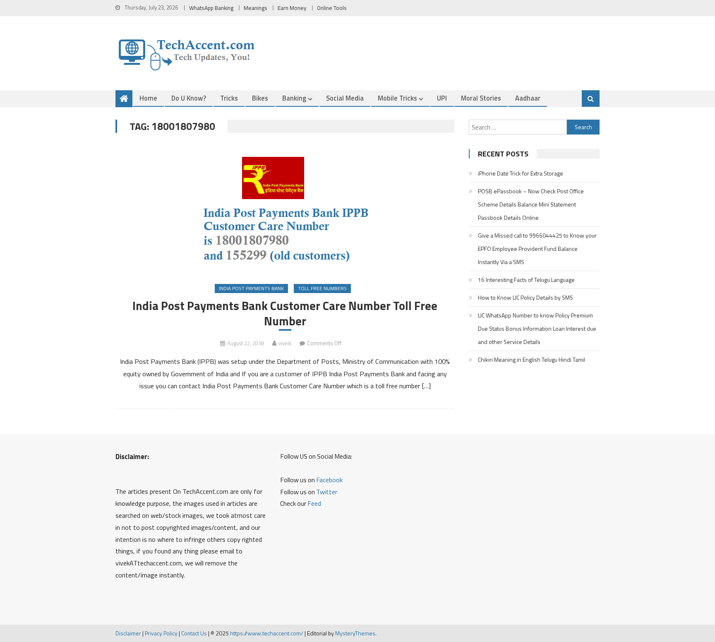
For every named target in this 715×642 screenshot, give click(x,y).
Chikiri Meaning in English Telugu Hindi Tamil (531, 359)
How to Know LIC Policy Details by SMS (525, 297)
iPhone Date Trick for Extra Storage (520, 173)
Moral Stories (481, 98)
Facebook (329, 480)
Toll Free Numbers (322, 288)
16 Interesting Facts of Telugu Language (526, 279)
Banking (294, 98)
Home (148, 98)
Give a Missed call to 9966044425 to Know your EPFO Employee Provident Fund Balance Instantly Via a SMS (537, 248)
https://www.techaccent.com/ (266, 633)
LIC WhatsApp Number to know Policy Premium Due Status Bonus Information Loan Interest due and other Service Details (537, 328)
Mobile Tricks (397, 98)
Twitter (326, 492)
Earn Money (292, 8)
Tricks (229, 98)
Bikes (260, 98)
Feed (314, 503)
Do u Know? (188, 98)
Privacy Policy (161, 633)
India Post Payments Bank (251, 288)
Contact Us (194, 633)
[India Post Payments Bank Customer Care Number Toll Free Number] (284, 209)
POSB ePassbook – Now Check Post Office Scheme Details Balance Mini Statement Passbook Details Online (531, 204)
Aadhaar (527, 98)
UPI (442, 98)
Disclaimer (128, 633)
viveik (284, 343)
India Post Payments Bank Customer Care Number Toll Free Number (284, 313)
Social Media (345, 98)
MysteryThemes (355, 633)
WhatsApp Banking (211, 8)
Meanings (255, 8)
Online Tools (332, 8)
